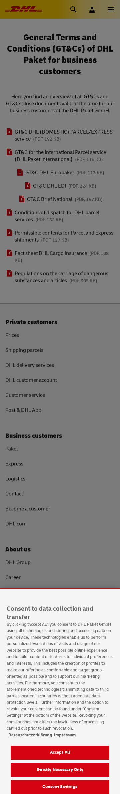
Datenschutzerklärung (30, 735)
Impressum (65, 735)
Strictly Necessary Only (60, 769)
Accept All (60, 752)
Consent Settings (59, 786)
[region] (60, 691)
